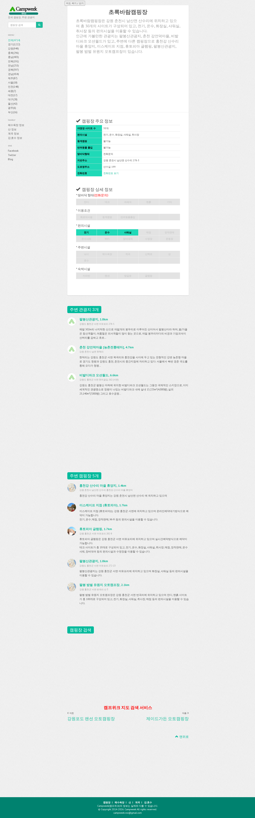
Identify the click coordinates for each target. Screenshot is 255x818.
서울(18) (12, 82)
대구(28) (12, 99)
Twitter (12, 155)
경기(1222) (14, 44)
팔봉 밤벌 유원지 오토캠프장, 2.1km (104, 585)
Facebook (13, 150)
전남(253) (13, 65)
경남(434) (13, 74)
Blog (10, 159)
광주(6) (12, 108)
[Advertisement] (128, 81)
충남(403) (13, 57)
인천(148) (13, 86)
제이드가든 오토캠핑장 (167, 718)
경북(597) (13, 69)
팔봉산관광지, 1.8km (93, 561)
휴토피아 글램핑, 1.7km (95, 529)
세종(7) (12, 91)
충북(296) (13, 52)
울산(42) (12, 103)
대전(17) (12, 95)
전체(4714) (14, 40)
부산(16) (12, 112)
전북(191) (13, 61)
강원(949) (13, 48)
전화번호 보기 (111, 173)
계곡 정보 (13, 133)
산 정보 (12, 129)
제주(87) (12, 78)
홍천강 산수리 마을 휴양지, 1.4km (102, 486)
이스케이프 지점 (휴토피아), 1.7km (103, 505)
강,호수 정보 (15, 138)
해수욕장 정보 (16, 125)
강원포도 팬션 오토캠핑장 (91, 718)
